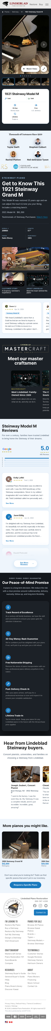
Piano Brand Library (13, 986)
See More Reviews (24, 564)
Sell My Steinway (12, 934)
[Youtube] (46, 906)
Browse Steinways (36, 943)
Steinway (15, 12)
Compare (9, 963)
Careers (7, 1006)
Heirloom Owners (35, 963)
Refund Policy (21, 1003)
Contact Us (41, 912)
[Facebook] (35, 906)
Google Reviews (35, 957)
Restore (33, 4)
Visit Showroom (12, 941)
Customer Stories (35, 953)
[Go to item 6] (30, 75)
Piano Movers (34, 976)
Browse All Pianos (35, 925)
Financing (32, 979)
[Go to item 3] (24, 75)
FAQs (7, 979)
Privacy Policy (10, 1003)
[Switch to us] (6, 1022)
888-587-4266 (41, 901)
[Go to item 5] (28, 75)
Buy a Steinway (11, 928)
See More (10, 503)
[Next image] (44, 44)
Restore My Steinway (14, 931)
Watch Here (42, 217)
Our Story (32, 973)
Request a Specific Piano (25, 885)
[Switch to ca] (10, 1022)
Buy (41, 4)
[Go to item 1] (20, 75)
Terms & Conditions (33, 1003)
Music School (33, 983)
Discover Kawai (11, 989)
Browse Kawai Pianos (34, 929)
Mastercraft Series (13, 953)
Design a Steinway (13, 937)
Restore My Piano (12, 925)
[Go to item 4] (26, 75)
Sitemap (14, 1006)
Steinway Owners (35, 960)
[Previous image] (7, 44)
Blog (7, 983)
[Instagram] (40, 906)
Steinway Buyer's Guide (15, 973)
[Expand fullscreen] (44, 69)
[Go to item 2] (22, 75)
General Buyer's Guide (15, 976)
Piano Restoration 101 (14, 957)
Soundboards (11, 960)
